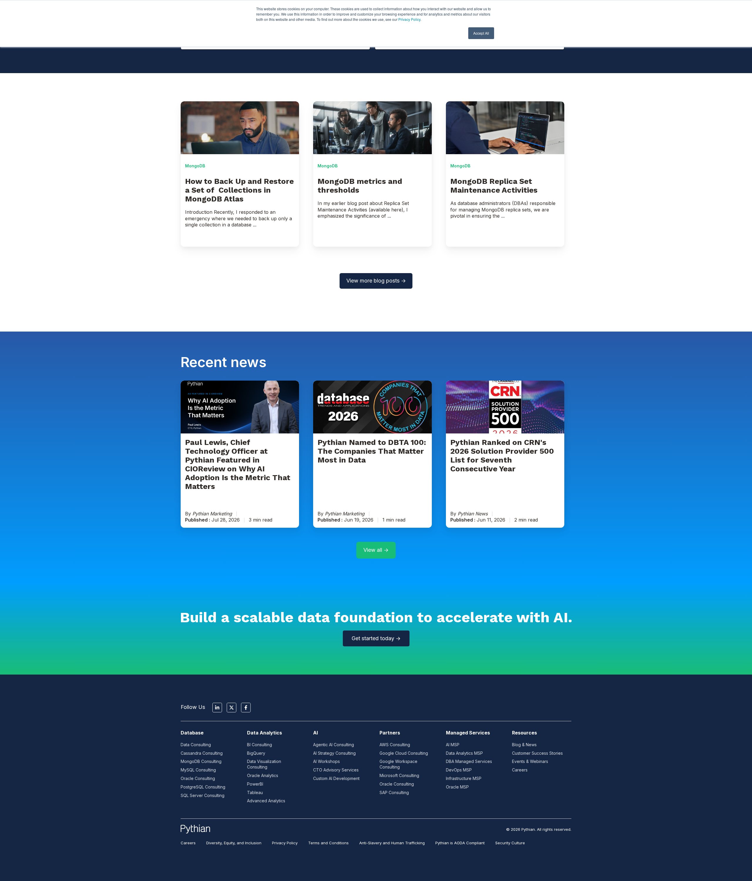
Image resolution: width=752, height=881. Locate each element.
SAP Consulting (394, 792)
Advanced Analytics (266, 800)
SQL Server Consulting (202, 795)
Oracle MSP (457, 786)
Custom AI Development (336, 778)
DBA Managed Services (469, 761)
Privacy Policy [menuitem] (285, 842)
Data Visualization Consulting (264, 764)
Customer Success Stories (537, 753)
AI (315, 733)
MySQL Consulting (198, 769)
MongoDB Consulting (201, 761)
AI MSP (452, 744)
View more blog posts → (376, 281)
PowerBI (255, 783)
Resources (524, 733)
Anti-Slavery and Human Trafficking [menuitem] (392, 842)
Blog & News (524, 744)
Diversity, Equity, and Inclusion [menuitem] (233, 842)
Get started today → (376, 638)
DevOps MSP (459, 769)
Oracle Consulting (198, 778)
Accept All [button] (481, 33)
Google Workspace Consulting (398, 764)
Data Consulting (196, 744)
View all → (376, 550)
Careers (520, 769)
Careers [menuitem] (188, 842)
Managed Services (468, 733)
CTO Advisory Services (336, 769)
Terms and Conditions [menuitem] (328, 842)
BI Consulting (259, 744)
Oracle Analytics (262, 775)
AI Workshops (326, 761)
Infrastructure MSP (463, 778)
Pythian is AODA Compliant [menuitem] (460, 842)
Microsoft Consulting (399, 775)
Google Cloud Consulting (404, 753)
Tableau (255, 792)
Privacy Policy (409, 19)
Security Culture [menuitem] (510, 842)
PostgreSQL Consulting (203, 786)
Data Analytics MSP (464, 753)
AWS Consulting (395, 744)
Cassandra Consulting (202, 753)
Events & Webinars (530, 761)
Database (192, 733)
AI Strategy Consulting (334, 753)
